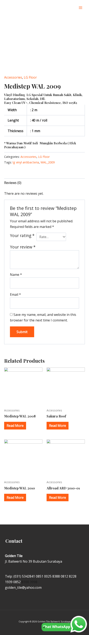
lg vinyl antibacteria (26, 162)
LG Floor (30, 77)
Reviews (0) (12, 182)
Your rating (22, 235)
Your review (23, 247)
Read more (15, 425)
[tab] (44, 182)
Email (15, 294)
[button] (72, 8)
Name (16, 274)
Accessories (13, 77)
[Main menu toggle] (80, 7)
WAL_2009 (48, 162)
